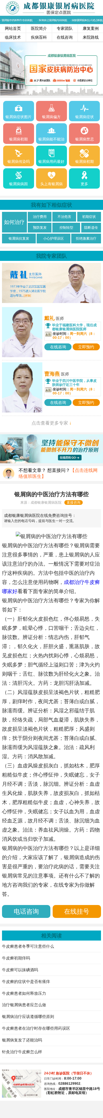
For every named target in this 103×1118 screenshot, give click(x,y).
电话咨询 (26, 911)
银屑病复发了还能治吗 (22, 1040)
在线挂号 (76, 911)
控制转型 (66, 228)
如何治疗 (14, 222)
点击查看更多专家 (51, 423)
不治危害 (64, 217)
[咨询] (51, 536)
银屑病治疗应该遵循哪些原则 (28, 1016)
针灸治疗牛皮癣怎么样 (22, 1051)
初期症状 (89, 217)
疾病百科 (39, 37)
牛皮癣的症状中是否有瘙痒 (26, 981)
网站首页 (13, 28)
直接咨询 (73, 503)
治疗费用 (40, 217)
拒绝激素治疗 (86, 238)
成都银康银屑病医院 (46, 503)
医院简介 (39, 28)
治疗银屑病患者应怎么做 (24, 1004)
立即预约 (86, 347)
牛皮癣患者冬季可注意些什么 (28, 946)
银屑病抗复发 (19, 238)
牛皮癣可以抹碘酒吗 (20, 970)
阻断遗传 (91, 228)
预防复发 (40, 228)
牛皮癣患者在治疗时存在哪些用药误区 (36, 1028)
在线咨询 (65, 37)
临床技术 (13, 37)
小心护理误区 (53, 238)
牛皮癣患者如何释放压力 (24, 993)
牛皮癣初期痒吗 (16, 958)
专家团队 (65, 28)
